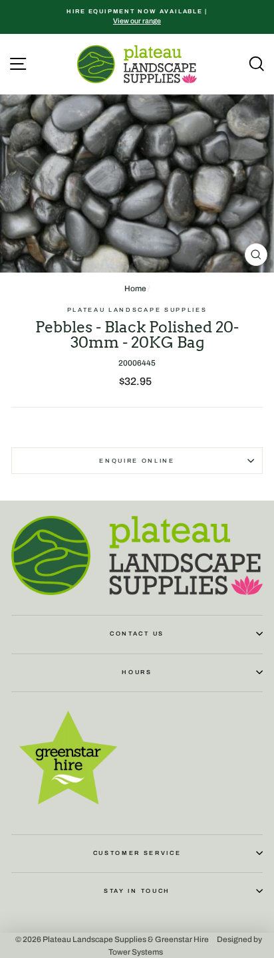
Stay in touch (137, 891)
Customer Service (137, 853)
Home (135, 289)
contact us (137, 633)
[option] (137, 17)
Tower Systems (135, 951)
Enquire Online (137, 460)
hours (137, 672)
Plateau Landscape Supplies (137, 309)
